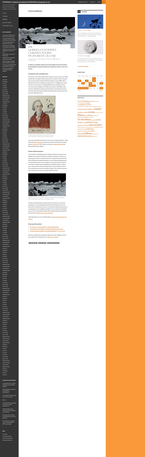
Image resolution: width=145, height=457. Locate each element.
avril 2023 (5, 160)
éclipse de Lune (95, 133)
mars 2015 (5, 354)
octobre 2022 (6, 172)
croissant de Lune (84, 109)
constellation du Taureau (96, 106)
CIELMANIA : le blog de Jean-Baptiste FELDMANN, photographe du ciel (26, 2)
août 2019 (5, 248)
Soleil (99, 125)
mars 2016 (5, 330)
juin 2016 (5, 324)
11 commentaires (91, 36)
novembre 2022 (6, 170)
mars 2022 (5, 186)
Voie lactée (81, 134)
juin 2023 (5, 156)
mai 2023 (5, 158)
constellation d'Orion (84, 105)
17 (101, 83)
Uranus (34, 144)
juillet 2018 (5, 274)
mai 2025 (5, 109)
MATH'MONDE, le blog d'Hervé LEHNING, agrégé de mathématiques (9, 410)
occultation (90, 117)
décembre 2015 (6, 336)
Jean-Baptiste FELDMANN (45, 59)
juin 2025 (5, 107)
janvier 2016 (5, 334)
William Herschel (38, 142)
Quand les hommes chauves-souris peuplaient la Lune (42, 52)
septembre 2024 (6, 126)
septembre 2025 (6, 101)
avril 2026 (5, 87)
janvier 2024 (5, 142)
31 (101, 88)
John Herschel (33, 243)
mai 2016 (5, 326)
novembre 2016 (6, 314)
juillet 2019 (5, 250)
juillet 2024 (5, 130)
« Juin (79, 90)
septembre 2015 (6, 342)
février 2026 (5, 91)
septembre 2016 (6, 318)
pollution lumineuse (83, 125)
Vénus (88, 133)
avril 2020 (5, 232)
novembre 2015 (6, 338)
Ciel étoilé (5, 16)
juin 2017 (5, 300)
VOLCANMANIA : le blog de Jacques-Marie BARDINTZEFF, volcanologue (9, 422)
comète (88, 103)
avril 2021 (5, 208)
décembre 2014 (6, 360)
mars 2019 (5, 258)
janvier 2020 (5, 238)
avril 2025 (5, 111)
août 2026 (5, 79)
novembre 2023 (6, 146)
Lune (91, 111)
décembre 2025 (6, 95)
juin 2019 (5, 252)
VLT (94, 131)
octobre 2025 (6, 99)
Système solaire (99, 127)
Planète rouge (83, 122)
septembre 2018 (6, 270)
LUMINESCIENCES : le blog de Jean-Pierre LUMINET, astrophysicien (9, 404)
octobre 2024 (6, 124)
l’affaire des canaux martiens (45, 213)
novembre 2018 (6, 266)
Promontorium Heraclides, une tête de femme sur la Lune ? (46, 229)
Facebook (49, 237)
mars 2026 (5, 89)
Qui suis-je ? (92, 2)
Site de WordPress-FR (7, 440)
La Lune (30, 46)
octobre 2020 (6, 220)
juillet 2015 (5, 346)
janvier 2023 (5, 166)
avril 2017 (5, 304)
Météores (5, 19)
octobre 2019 (6, 244)
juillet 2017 (5, 298)
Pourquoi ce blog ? (83, 2)
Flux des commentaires (8, 438)
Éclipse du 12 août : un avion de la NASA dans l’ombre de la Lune (9, 51)
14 (90, 83)
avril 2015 (5, 352)
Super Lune (93, 127)
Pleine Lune (93, 122)
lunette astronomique (98, 112)
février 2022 (5, 188)
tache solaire (83, 129)
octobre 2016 (6, 316)
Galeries (84, 11)
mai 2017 (5, 302)
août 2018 (5, 272)
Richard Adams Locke (53, 243)
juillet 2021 (5, 202)
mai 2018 (5, 278)
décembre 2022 (6, 168)
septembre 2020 (6, 222)
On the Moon (42, 243)
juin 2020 (5, 228)
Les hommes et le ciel (8, 25)
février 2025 (5, 115)
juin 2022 (5, 180)
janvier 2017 (5, 310)
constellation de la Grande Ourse (84, 106)
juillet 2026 (5, 81)
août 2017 (5, 296)
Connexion (5, 434)
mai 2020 (5, 230)
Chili (85, 103)
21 (90, 85)
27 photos (89, 30)
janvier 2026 (5, 93)
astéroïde (97, 101)
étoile (90, 136)
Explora (4, 400)
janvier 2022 (5, 190)
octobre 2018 (6, 268)
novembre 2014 (6, 362)
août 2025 (5, 103)
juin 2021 (5, 204)
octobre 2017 (6, 292)
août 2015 (5, 344)
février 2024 (5, 140)
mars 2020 (5, 234)
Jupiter (98, 108)
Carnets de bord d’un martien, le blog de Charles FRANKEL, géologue (9, 385)
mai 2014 (5, 374)
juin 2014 (5, 372)
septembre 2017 (6, 294)
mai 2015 (5, 350)
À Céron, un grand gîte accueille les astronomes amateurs (8, 70)
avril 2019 (5, 256)
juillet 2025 (5, 105)
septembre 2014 (6, 366)
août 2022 (5, 176)
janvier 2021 (5, 214)
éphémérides (83, 136)
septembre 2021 (6, 198)
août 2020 (5, 224)
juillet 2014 (5, 370)
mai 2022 (5, 182)
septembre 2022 (6, 174)
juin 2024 (5, 132)
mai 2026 (5, 85)
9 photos (88, 55)
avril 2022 (5, 184)
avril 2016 (5, 328)
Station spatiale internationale (84, 127)
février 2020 (5, 236)
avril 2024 (5, 136)
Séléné (79, 129)
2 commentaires (91, 61)
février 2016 (5, 332)
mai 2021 (5, 206)
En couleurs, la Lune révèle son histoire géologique (44, 227)
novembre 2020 (6, 218)
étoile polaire (94, 136)
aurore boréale (81, 103)
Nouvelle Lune (95, 115)
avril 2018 (5, 280)
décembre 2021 (6, 192)
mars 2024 (5, 138)
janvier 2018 (5, 286)
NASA (90, 115)
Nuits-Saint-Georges (83, 117)
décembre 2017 (6, 288)
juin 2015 (5, 348)
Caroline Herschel (57, 144)
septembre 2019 (6, 246)
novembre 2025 (6, 97)
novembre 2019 (6, 242)
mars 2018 (5, 282)
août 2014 (5, 368)
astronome (92, 101)
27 (86, 88)
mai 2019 (5, 254)
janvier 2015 (5, 358)
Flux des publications (7, 436)
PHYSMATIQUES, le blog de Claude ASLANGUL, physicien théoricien (9, 416)
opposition (93, 120)
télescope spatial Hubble (84, 131)
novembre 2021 (6, 194)
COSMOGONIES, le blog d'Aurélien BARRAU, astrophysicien (9, 391)
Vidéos (99, 2)
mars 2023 (5, 162)
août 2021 (5, 200)
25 (79, 88)
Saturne (92, 125)
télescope (90, 129)
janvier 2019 (5, 262)
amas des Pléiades (83, 101)
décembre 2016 (6, 312)
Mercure (85, 115)
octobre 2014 (6, 364)
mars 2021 (5, 210)
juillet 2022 (5, 178)
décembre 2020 (6, 216)
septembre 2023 (6, 150)
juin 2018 (5, 276)
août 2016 (5, 320)
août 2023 (5, 152)
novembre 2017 (6, 290)
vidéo (92, 131)
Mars (80, 115)
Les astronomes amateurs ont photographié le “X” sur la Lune (47, 231)
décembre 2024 (6, 120)
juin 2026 (5, 83)
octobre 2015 (6, 340)
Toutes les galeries (83, 66)
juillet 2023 (5, 154)
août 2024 (5, 128)
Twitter (56, 237)
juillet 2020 (5, 226)
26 (83, 88)
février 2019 (5, 260)
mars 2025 (5, 113)
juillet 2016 (5, 322)
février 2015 (5, 356)
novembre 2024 (6, 122)
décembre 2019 (6, 240)
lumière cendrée (83, 112)
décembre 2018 (6, 264)
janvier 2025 (5, 117)
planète (98, 120)
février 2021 (5, 212)
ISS (93, 109)
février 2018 (5, 284)
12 (83, 83)
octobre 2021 (6, 196)
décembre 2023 (6, 144)
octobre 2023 (6, 148)
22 (94, 85)
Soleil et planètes (7, 22)
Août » (101, 90)
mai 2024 (5, 134)
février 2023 (5, 164)
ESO (91, 109)
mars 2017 (5, 306)
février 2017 (5, 308)
